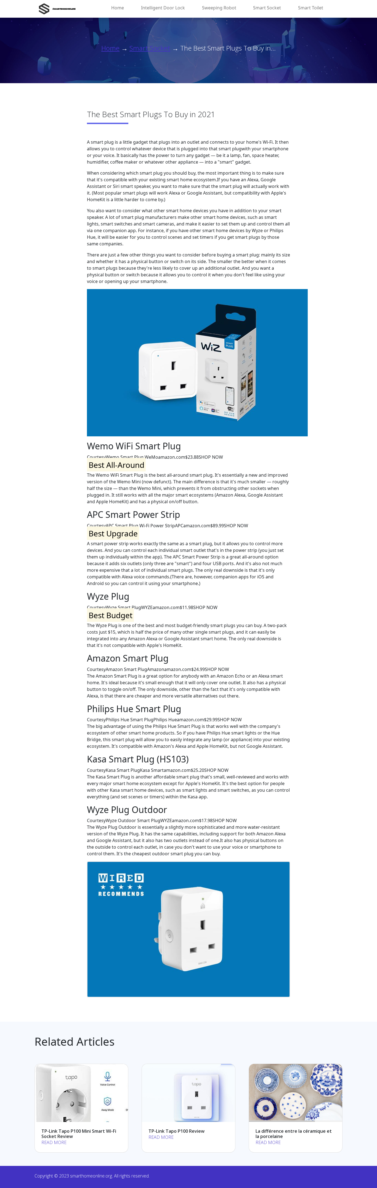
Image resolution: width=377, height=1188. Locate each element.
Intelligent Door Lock (163, 8)
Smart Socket (267, 8)
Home (117, 8)
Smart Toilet (310, 8)
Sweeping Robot (219, 8)
